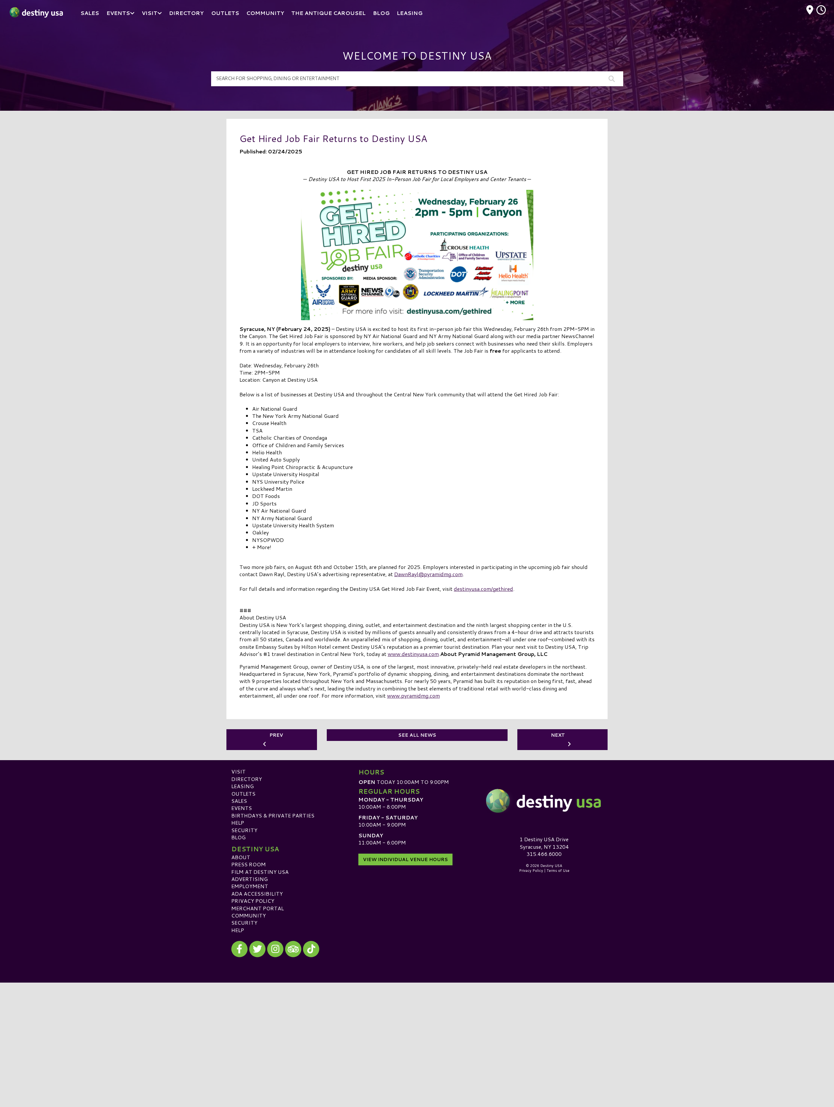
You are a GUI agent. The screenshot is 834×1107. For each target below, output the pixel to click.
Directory (246, 779)
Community (248, 915)
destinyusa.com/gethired (483, 588)
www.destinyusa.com (413, 654)
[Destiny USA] (544, 800)
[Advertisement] (417, 1028)
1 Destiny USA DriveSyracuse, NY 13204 (544, 842)
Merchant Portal (257, 908)
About (240, 857)
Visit (238, 771)
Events (241, 808)
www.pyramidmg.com (413, 695)
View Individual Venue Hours (405, 859)
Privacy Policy (252, 900)
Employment (249, 886)
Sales (239, 800)
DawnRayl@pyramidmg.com (428, 574)
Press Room (248, 864)
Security (244, 830)
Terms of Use (558, 870)
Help (237, 822)
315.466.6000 (544, 854)
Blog (238, 837)
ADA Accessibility (257, 893)
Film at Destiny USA (260, 871)
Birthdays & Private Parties (272, 815)
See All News (417, 735)
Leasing (242, 786)
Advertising (249, 879)
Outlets (243, 793)
